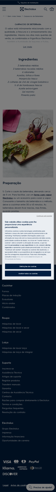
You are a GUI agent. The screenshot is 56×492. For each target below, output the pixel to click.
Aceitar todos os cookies (28, 273)
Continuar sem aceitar (44, 216)
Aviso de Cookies (23, 257)
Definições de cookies (28, 266)
